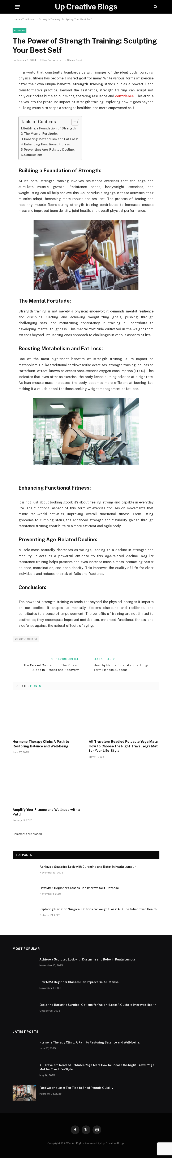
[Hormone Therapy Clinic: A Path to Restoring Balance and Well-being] (48, 716)
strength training (26, 638)
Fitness (19, 30)
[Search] (155, 7)
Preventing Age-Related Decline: (49, 149)
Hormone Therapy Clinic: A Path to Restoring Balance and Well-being (41, 744)
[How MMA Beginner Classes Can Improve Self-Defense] (24, 893)
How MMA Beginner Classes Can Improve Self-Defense (79, 888)
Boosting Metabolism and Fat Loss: (51, 139)
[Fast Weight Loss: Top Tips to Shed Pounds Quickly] (24, 1093)
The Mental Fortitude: (40, 133)
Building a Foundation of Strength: (49, 128)
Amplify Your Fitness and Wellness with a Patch (46, 812)
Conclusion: (33, 155)
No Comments (52, 60)
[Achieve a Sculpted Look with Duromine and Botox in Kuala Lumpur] (24, 872)
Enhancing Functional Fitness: (47, 144)
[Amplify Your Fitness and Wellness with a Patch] (48, 784)
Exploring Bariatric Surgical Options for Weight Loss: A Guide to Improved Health (98, 909)
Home (16, 19)
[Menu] (17, 7)
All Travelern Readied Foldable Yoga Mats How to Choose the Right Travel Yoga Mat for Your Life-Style (123, 746)
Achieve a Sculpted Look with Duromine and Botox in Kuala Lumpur (88, 866)
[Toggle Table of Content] (73, 122)
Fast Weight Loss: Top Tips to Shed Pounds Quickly (76, 1087)
